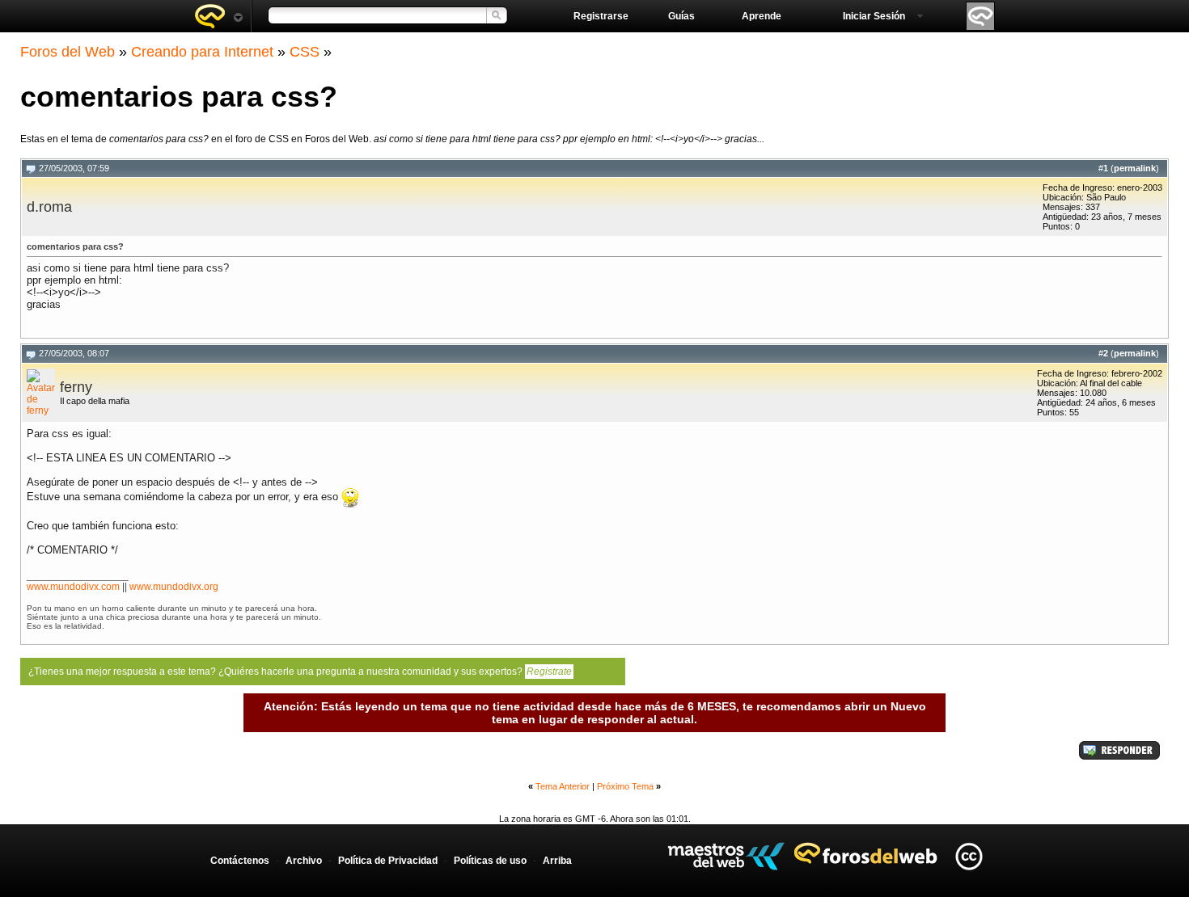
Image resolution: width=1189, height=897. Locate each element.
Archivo (304, 860)
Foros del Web (67, 52)
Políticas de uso (490, 860)
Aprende (761, 16)
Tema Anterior (562, 786)
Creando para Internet (202, 52)
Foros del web (218, 16)
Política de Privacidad (388, 860)
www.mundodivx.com (73, 586)
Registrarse (600, 16)
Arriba (557, 860)
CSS (304, 52)
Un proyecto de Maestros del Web (726, 856)
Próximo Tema (625, 786)
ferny (76, 387)
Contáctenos (239, 860)
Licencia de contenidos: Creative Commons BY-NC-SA (968, 856)
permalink (1135, 168)
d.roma (49, 207)
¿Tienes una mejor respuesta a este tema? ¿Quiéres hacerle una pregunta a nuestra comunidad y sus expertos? (300, 671)
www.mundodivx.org (173, 586)
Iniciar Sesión (874, 16)
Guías (681, 16)
